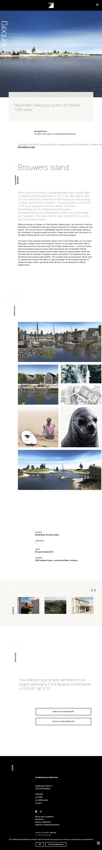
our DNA (38, 797)
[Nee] (98, 843)
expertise (39, 794)
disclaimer (39, 819)
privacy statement (43, 822)
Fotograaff (47, 835)
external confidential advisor (47, 824)
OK (40, 844)
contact (38, 803)
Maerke (53, 833)
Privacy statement (55, 844)
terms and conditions (44, 816)
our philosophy (41, 800)
